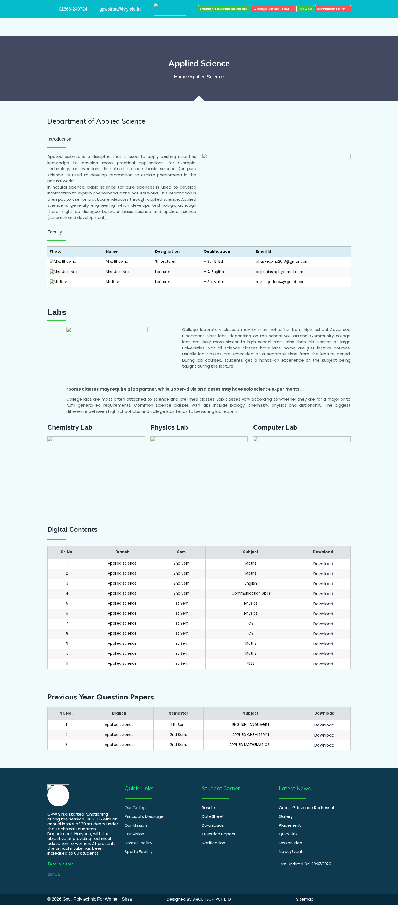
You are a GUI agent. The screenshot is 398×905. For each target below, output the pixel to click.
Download (323, 563)
